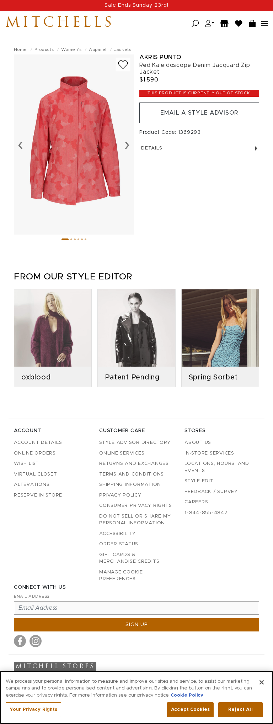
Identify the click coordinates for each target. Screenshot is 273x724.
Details (151, 148)
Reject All (240, 709)
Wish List (26, 463)
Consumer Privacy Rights (135, 505)
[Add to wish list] (123, 64)
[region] (136, 697)
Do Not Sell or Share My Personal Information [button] (135, 520)
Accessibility (117, 533)
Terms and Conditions (131, 474)
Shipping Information (130, 484)
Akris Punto (160, 57)
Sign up (136, 624)
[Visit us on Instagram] (36, 641)
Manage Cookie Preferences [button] (121, 576)
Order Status (118, 544)
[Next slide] (127, 144)
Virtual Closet (35, 474)
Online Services (121, 453)
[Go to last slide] (20, 144)
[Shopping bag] (252, 23)
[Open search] (195, 23)
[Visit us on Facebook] (20, 641)
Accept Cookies (190, 709)
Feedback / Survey (211, 491)
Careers (196, 502)
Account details (38, 442)
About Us (197, 442)
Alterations (31, 484)
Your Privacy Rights (33, 709)
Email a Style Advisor (199, 113)
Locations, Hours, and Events (216, 467)
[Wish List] (239, 23)
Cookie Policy (187, 695)
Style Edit (199, 481)
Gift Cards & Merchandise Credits (129, 558)
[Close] (261, 682)
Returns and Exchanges (134, 463)
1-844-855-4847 (206, 512)
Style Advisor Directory (134, 442)
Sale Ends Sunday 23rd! (136, 5)
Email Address (31, 596)
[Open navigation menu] (264, 23)
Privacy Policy (120, 495)
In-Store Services (209, 453)
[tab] (65, 239)
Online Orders (35, 453)
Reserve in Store (38, 495)
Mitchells (60, 23)
